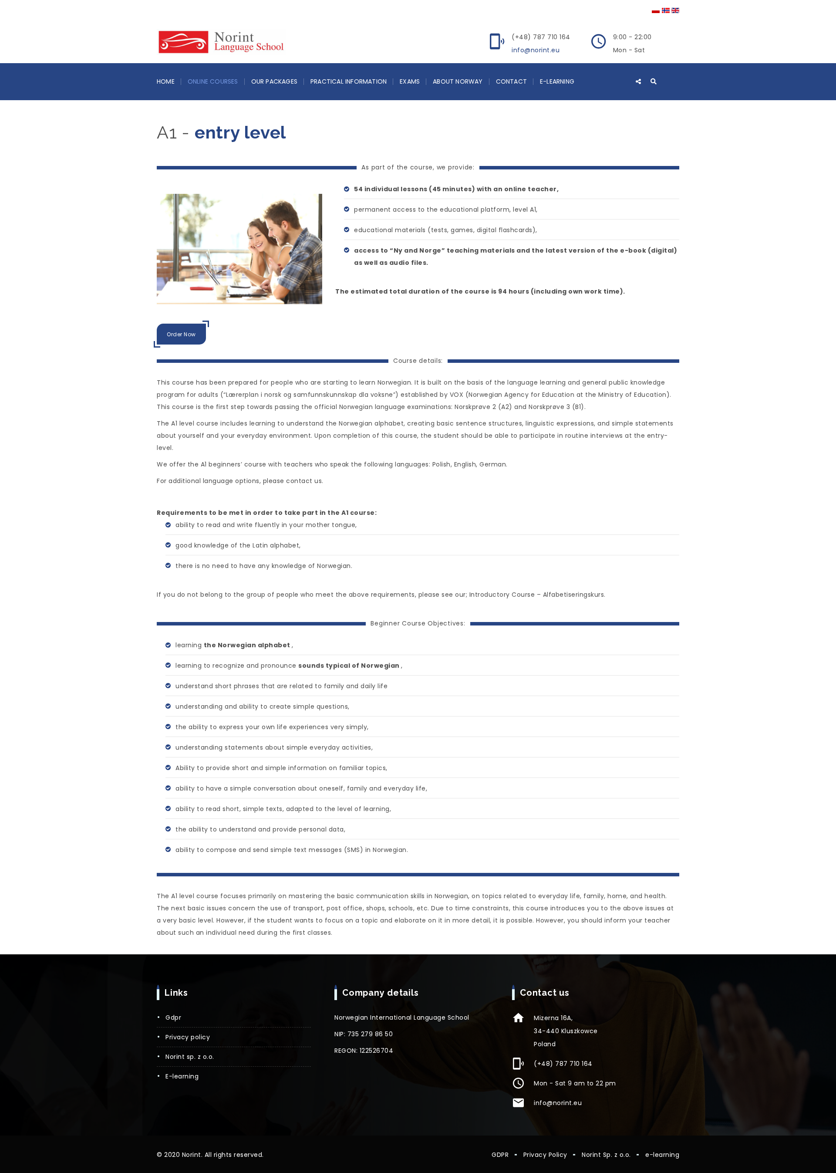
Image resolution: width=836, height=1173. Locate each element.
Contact (511, 81)
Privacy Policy (187, 1037)
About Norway (457, 81)
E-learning (557, 81)
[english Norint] (221, 42)
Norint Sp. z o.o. (189, 1056)
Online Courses (213, 81)
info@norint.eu (536, 50)
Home (166, 81)
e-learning (182, 1076)
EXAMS (410, 81)
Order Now (181, 334)
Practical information (348, 81)
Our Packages (274, 81)
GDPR (173, 1017)
